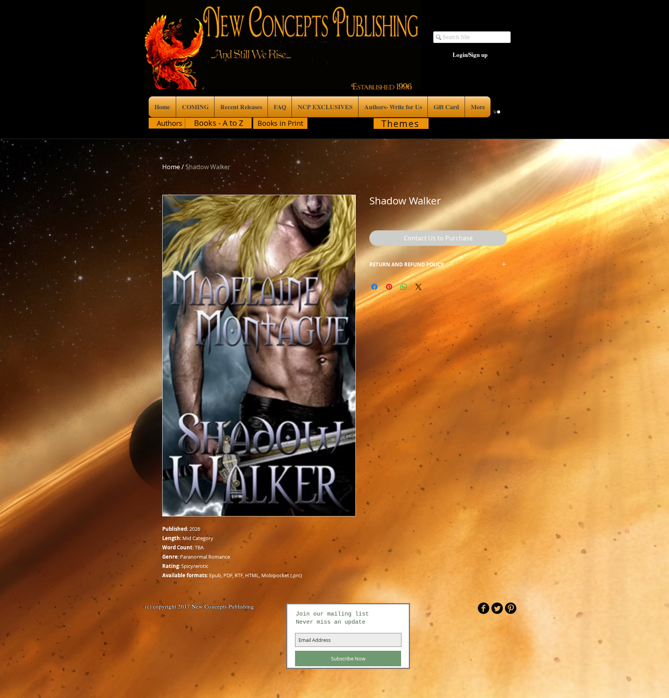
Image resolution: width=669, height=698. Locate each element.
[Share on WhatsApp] (403, 287)
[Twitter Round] (497, 608)
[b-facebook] (483, 608)
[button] (497, 111)
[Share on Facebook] (374, 287)
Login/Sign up (470, 55)
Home (171, 167)
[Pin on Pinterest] (389, 287)
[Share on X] (418, 287)
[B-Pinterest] (510, 608)
